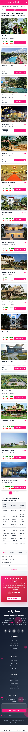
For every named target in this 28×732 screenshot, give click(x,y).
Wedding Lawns (14, 666)
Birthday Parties (14, 683)
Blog (14, 651)
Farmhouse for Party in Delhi (8, 559)
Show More (14, 569)
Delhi (4, 552)
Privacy (12, 722)
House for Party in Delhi (7, 565)
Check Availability (20, 42)
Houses (14, 668)
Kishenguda (15, 6)
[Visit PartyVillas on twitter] (14, 631)
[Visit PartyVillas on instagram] (9, 631)
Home (2, 6)
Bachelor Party (14, 686)
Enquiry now (14, 648)
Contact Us (14, 640)
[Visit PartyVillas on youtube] (22, 631)
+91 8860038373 (7, 715)
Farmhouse (14, 660)
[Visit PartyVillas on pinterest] (18, 631)
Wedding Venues (14, 678)
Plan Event (22, 730)
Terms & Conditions (14, 643)
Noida (20, 552)
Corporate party (14, 680)
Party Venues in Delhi (7, 556)
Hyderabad (8, 6)
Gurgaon (12, 552)
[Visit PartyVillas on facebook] (5, 631)
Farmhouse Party (14, 688)
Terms (16, 722)
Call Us (8, 730)
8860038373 (16, 593)
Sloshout (11, 622)
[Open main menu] (2, 2)
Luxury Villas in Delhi (6, 562)
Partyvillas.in (11, 720)
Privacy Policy (14, 645)
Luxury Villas (14, 663)
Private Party (22, 6)
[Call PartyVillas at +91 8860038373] (26, 2)
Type (3, 9)
